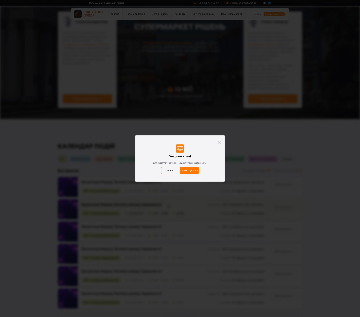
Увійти (169, 170)
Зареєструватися (189, 170)
